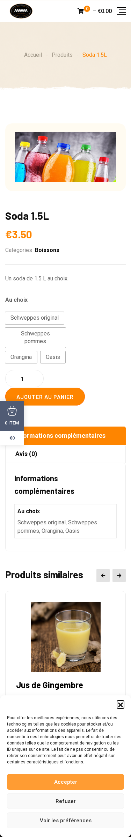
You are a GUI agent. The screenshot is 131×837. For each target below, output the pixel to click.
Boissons (47, 250)
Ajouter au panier (45, 396)
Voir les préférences (66, 820)
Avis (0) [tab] (26, 453)
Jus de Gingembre (49, 685)
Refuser (66, 801)
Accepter (65, 782)
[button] (120, 704)
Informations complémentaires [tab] (60, 435)
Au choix (16, 300)
